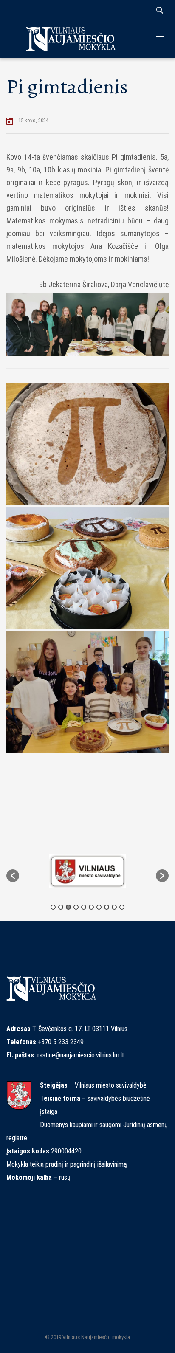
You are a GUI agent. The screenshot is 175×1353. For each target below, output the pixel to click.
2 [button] (60, 907)
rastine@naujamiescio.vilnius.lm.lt (80, 1055)
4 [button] (76, 907)
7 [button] (99, 907)
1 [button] (53, 907)
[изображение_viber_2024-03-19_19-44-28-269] (87, 692)
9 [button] (114, 907)
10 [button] (121, 907)
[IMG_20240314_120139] (87, 568)
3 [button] (68, 907)
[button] (12, 875)
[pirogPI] (87, 444)
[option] (87, 871)
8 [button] (106, 907)
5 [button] (83, 907)
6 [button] (91, 907)
